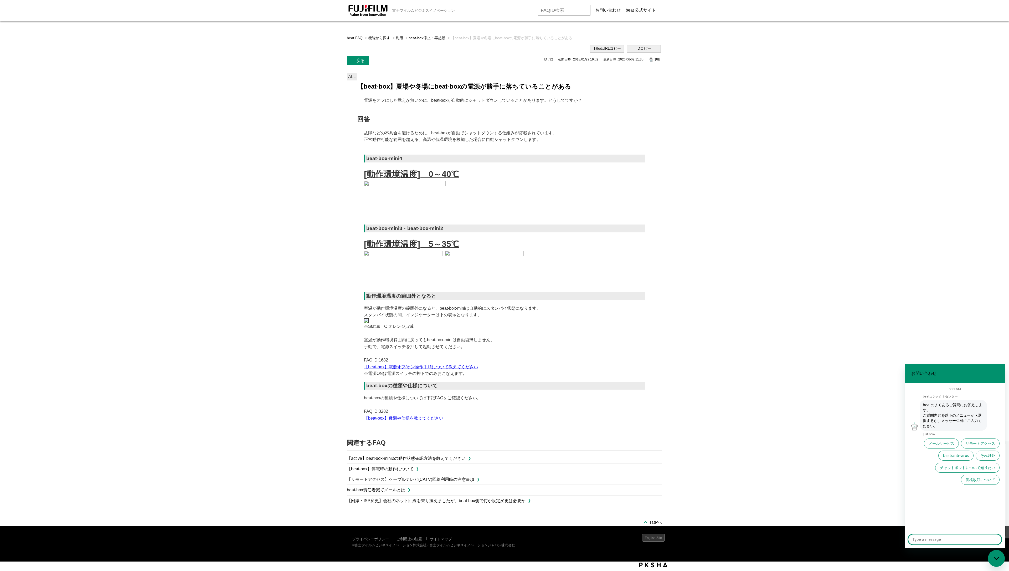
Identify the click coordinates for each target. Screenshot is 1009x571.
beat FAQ (355, 38)
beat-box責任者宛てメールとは (376, 490)
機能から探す (379, 38)
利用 (399, 38)
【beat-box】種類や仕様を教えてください (403, 418)
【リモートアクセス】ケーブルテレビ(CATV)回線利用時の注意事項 (410, 479)
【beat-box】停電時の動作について (380, 469)
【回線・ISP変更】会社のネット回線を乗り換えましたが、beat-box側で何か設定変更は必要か (436, 500)
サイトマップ (441, 539)
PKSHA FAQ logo (653, 565)
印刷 (657, 59)
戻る (360, 60)
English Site (653, 538)
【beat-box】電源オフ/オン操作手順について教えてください (421, 367)
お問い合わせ (608, 10)
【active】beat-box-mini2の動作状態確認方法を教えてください (406, 458)
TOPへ (655, 522)
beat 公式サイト (641, 10)
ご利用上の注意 (409, 539)
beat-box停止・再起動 (427, 38)
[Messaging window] (955, 456)
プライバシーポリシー (370, 539)
